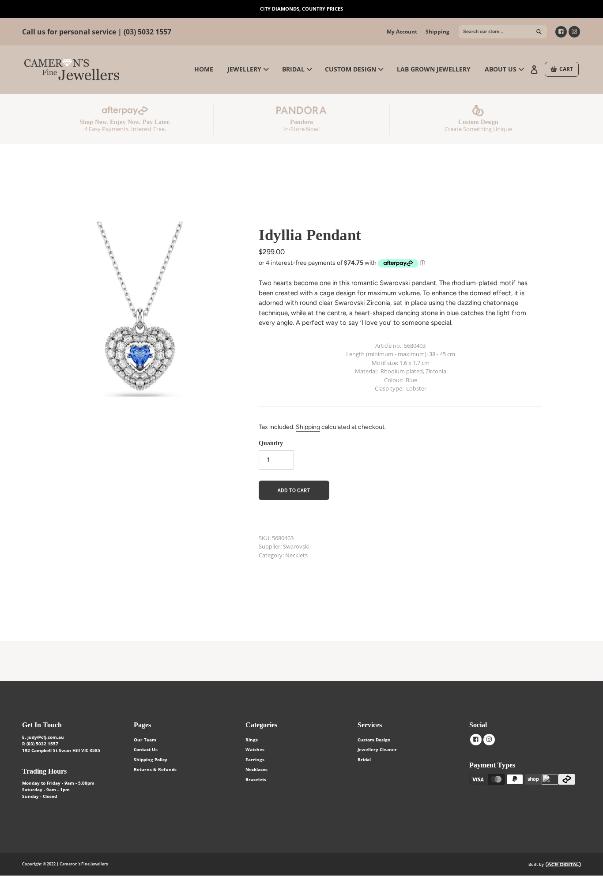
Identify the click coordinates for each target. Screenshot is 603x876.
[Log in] (535, 69)
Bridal (364, 759)
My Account (402, 31)
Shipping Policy (150, 759)
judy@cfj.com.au (45, 737)
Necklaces (256, 769)
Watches (254, 749)
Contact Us (146, 749)
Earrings (254, 759)
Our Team (145, 740)
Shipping (437, 31)
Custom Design (374, 740)
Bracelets (255, 779)
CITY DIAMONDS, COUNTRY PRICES (301, 8)
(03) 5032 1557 (147, 32)
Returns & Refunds (155, 769)
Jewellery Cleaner (377, 749)
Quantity (271, 443)
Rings (251, 740)
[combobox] (503, 31)
